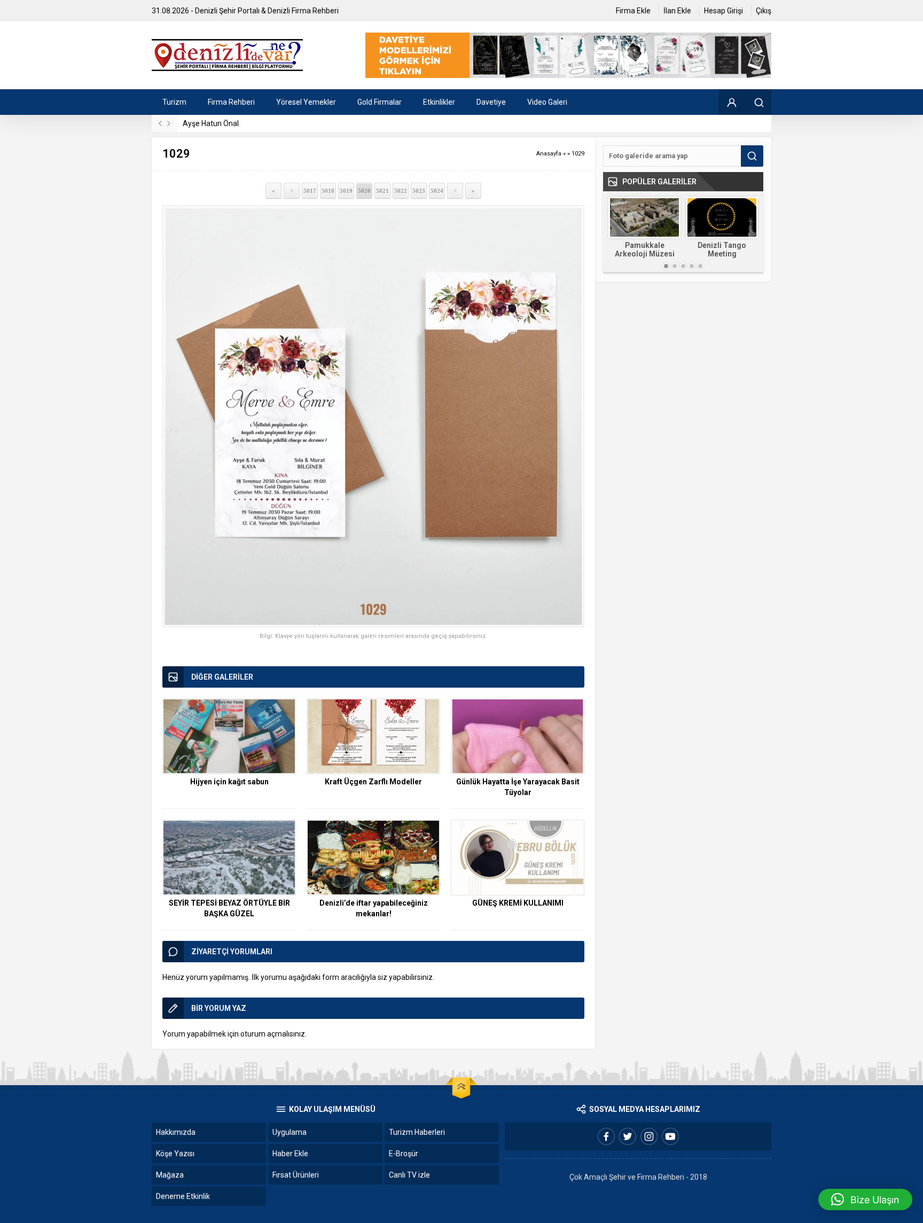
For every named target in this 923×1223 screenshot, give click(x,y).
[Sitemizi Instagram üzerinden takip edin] (649, 1136)
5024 (437, 191)
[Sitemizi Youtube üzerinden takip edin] (670, 1136)
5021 (382, 191)
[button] (865, 1199)
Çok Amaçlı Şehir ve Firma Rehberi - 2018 (638, 1177)
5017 (309, 191)
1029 (578, 153)
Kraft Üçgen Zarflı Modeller (373, 781)
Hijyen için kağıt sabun (229, 781)
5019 (346, 191)
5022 (400, 191)
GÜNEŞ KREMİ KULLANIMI (518, 903)
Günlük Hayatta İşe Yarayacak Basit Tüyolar (518, 787)
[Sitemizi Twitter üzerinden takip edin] (628, 1136)
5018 (328, 191)
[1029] (373, 416)
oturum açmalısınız (272, 1034)
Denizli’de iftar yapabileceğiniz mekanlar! (373, 908)
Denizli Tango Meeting (722, 249)
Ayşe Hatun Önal (211, 123)
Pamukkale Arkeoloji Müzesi (645, 249)
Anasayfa (548, 153)
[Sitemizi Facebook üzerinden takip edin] (606, 1136)
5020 (364, 191)
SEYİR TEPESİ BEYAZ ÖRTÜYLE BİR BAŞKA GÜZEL (229, 908)
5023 (418, 191)
